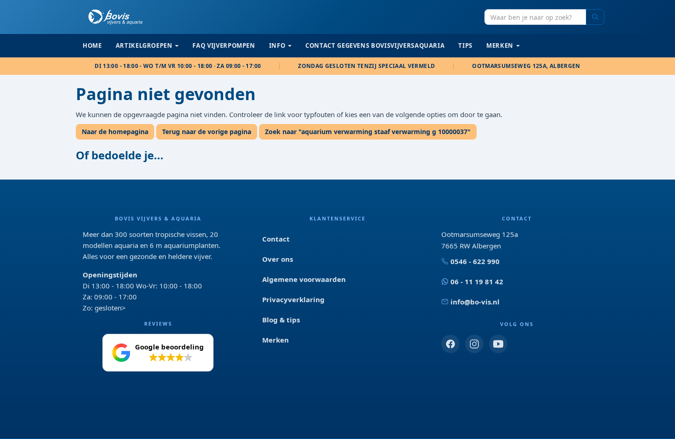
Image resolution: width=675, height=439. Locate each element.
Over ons (277, 259)
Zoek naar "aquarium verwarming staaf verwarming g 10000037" (368, 131)
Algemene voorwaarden (304, 279)
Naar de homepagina (115, 131)
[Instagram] (474, 344)
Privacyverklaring (293, 299)
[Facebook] (450, 344)
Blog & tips (281, 319)
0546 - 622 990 (475, 261)
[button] (158, 352)
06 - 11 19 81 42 (476, 281)
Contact (276, 238)
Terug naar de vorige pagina (206, 131)
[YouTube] (498, 344)
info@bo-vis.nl (475, 301)
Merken (275, 339)
